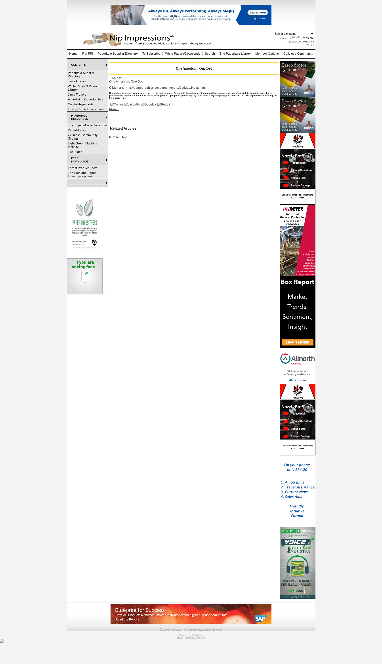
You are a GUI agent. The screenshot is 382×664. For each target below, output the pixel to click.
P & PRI (87, 53)
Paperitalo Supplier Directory (118, 53)
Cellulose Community (298, 53)
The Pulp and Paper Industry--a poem (82, 174)
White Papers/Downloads (182, 53)
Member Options (267, 53)
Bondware (197, 635)
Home (73, 53)
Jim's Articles (77, 81)
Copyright (166, 629)
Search (210, 53)
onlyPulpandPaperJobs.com (87, 125)
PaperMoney (77, 130)
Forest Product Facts (82, 168)
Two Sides (75, 152)
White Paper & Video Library (82, 87)
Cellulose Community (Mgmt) (82, 136)
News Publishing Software (191, 638)
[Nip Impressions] (148, 46)
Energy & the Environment (86, 109)
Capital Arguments (81, 104)
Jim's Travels (77, 94)
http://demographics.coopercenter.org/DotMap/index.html (166, 87)
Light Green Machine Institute (82, 145)
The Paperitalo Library (235, 53)
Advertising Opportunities (85, 99)
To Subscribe (151, 53)
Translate (307, 38)
